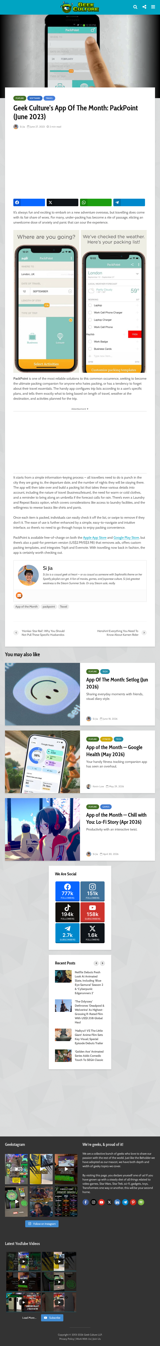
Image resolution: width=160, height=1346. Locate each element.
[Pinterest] (133, 1202)
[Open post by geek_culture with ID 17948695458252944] (66, 1201)
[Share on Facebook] (29, 202)
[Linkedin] (117, 1202)
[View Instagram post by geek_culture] (25, 1181)
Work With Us (83, 1338)
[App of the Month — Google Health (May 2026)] (42, 762)
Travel (49, 98)
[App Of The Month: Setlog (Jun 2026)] (42, 694)
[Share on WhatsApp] (96, 202)
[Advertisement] (86, 164)
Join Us (97, 1338)
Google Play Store (126, 538)
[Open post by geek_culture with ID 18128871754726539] (41, 1169)
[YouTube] (101, 1202)
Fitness (106, 739)
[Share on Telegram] (129, 202)
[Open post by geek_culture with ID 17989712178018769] (41, 1201)
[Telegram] (125, 1202)
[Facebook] (85, 1202)
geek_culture (16, 1157)
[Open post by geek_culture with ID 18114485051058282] (16, 1201)
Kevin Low (98, 786)
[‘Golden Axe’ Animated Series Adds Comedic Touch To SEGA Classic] (63, 1055)
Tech (105, 671)
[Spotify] (141, 1202)
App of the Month (26, 606)
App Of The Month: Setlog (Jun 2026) (117, 683)
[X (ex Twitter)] (109, 1202)
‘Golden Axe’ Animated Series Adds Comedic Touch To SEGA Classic (89, 1056)
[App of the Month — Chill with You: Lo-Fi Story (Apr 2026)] (42, 829)
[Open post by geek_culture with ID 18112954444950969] (16, 1169)
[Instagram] (93, 1202)
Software (35, 98)
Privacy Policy (66, 1338)
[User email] (19, 595)
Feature (20, 98)
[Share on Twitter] (62, 202)
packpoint (49, 606)
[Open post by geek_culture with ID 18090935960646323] (66, 1169)
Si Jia (22, 126)
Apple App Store (94, 538)
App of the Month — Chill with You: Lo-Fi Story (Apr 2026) (116, 818)
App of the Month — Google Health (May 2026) (114, 751)
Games (105, 806)
